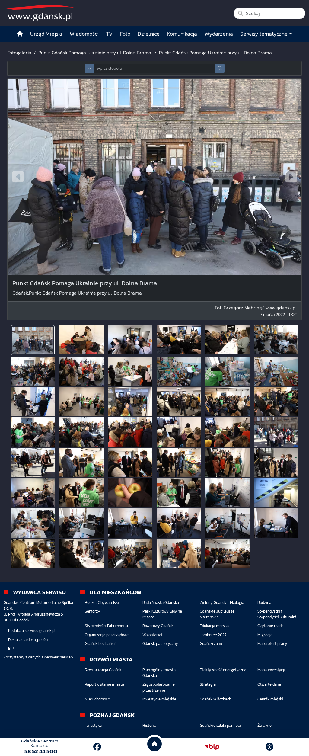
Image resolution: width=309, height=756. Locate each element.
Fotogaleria (19, 52)
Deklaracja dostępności (28, 639)
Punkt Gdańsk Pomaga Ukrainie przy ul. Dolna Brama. (95, 52)
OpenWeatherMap (57, 657)
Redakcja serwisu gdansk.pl (31, 630)
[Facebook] (97, 747)
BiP (11, 648)
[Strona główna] (20, 34)
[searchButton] (220, 68)
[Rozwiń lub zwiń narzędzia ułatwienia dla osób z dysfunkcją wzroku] (269, 747)
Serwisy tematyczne (264, 34)
